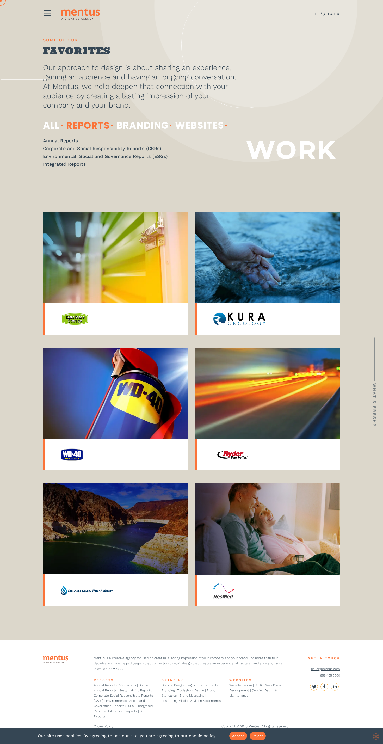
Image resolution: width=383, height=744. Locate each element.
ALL (51, 125)
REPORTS (104, 680)
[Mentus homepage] (76, 14)
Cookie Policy (103, 726)
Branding (142, 125)
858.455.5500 (330, 675)
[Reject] (376, 736)
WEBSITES (240, 680)
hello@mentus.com (325, 669)
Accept (238, 736)
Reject (257, 736)
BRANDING (173, 680)
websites (199, 125)
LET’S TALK (325, 13)
